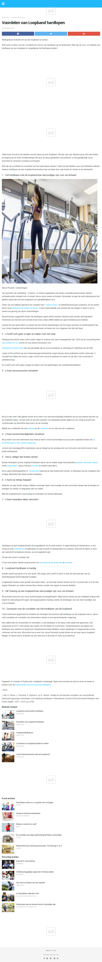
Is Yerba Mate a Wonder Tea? (27, 893)
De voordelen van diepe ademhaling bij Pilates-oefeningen (39, 835)
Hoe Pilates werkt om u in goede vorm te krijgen (34, 802)
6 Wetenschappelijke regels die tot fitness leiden (35, 872)
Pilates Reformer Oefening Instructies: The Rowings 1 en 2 (39, 846)
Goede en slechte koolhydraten (28, 813)
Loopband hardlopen (18, 17)
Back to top (51, 950)
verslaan (68, 562)
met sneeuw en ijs (10, 343)
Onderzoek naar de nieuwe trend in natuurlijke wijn (36, 904)
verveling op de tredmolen (51, 562)
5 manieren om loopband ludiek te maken (32, 743)
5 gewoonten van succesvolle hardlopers (33, 685)
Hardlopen (5, 17)
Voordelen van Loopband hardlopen (30, 722)
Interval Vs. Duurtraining (25, 861)
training (31, 428)
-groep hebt (34, 471)
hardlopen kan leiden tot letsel (25, 308)
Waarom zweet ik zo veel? (26, 824)
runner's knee (51, 305)
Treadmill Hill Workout (24, 733)
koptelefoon (19, 549)
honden (35, 466)
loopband (44, 428)
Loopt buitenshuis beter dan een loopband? (33, 754)
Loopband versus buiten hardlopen (29, 711)
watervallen (12, 466)
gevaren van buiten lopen (87, 462)
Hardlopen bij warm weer (12, 348)
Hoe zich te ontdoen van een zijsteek (30, 883)
